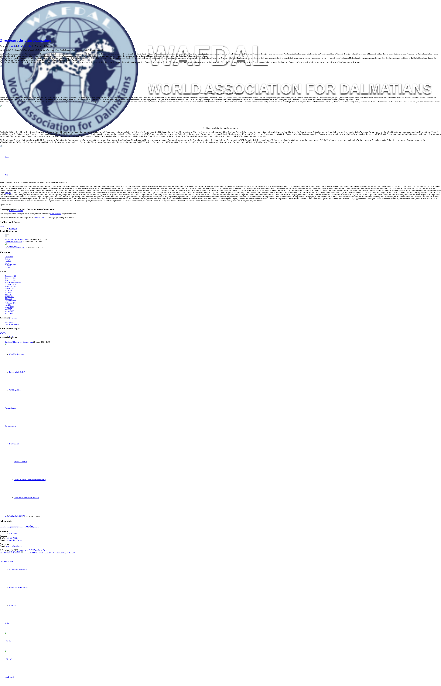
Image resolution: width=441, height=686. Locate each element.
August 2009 (9, 307)
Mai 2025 (8, 282)
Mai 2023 (8, 293)
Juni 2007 (8, 309)
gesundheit (14, 527)
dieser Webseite (55, 214)
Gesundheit (9, 257)
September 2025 (10, 280)
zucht (37, 527)
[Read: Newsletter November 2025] (7, 244)
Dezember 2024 (10, 284)
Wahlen (7, 267)
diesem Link (39, 218)
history (21, 527)
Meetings (8, 261)
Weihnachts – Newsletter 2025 (16, 240)
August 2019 (9, 297)
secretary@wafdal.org (14, 546)
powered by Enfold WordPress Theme (34, 550)
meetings (30, 526)
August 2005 (9, 311)
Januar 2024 (9, 290)
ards (8, 527)
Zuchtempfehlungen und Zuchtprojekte (19, 342)
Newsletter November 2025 (15, 248)
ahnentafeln (3, 527)
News (7, 263)
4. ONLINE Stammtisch (13, 242)
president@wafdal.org (14, 540)
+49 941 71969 (12, 538)
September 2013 (10, 303)
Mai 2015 (8, 301)
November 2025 (10, 278)
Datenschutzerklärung (12, 324)
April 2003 (9, 313)
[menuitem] (225, 551)
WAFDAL (4, 227)
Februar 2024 (9, 288)
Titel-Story (8, 265)
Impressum (9, 322)
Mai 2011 (8, 305)
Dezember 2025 (10, 276)
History (7, 259)
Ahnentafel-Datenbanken (14, 516)
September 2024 (10, 286)
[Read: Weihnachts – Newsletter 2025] (7, 236)
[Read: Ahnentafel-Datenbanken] (7, 345)
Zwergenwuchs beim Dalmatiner (25, 40)
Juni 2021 (8, 295)
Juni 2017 (8, 299)
